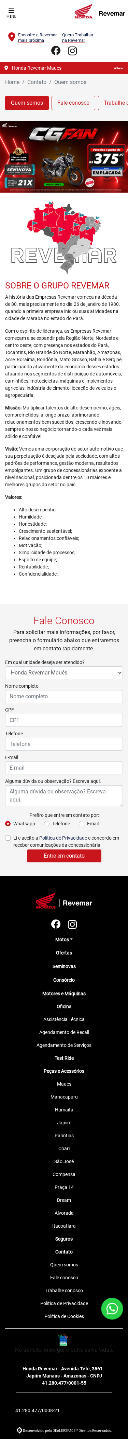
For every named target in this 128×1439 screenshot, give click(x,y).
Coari (64, 1148)
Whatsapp (24, 823)
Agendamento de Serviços (64, 1045)
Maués (64, 1084)
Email (93, 823)
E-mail (11, 757)
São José (64, 1161)
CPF (9, 710)
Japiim (64, 1122)
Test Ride (64, 1058)
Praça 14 (64, 1187)
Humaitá (64, 1109)
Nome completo (22, 686)
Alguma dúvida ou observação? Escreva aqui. (53, 781)
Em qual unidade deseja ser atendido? (45, 662)
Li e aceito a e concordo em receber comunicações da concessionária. (66, 841)
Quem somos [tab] (27, 103)
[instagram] (72, 51)
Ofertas (64, 952)
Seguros (64, 1239)
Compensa (64, 1174)
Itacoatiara (64, 1226)
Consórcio (64, 980)
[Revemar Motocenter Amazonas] (99, 11)
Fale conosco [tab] (73, 103)
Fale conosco (64, 1277)
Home (12, 82)
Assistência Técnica (64, 1019)
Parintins (64, 1135)
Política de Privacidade (63, 838)
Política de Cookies (64, 1316)
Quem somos (64, 1264)
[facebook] (56, 51)
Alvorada (64, 1213)
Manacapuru (64, 1097)
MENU (11, 16)
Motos (62, 939)
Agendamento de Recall (64, 1032)
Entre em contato (64, 856)
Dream (64, 1200)
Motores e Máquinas (64, 993)
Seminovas (64, 966)
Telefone (14, 733)
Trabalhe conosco (64, 1290)
